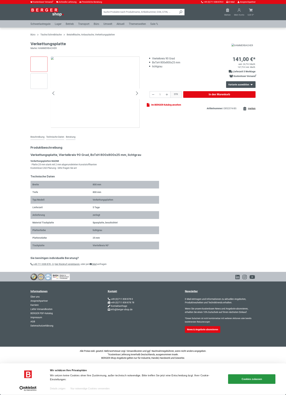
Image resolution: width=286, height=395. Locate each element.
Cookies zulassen (252, 379)
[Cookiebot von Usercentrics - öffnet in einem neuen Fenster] (28, 388)
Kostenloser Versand (43, 2)
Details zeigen (57, 388)
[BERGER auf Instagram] (244, 277)
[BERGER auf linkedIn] (237, 277)
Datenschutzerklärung (41, 325)
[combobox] (139, 12)
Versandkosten (134, 351)
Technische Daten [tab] (55, 137)
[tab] (37, 137)
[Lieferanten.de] (41, 276)
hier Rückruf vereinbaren (67, 264)
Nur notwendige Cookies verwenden (90, 388)
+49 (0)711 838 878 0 (213, 2)
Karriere (34, 305)
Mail (94, 264)
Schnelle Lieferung (67, 2)
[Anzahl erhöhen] (167, 94)
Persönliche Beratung (92, 2)
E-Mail (232, 2)
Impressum (36, 317)
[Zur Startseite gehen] (47, 12)
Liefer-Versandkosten (41, 309)
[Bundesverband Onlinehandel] (61, 276)
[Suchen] (181, 12)
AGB (32, 321)
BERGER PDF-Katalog (41, 313)
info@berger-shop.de (121, 309)
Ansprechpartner (248, 2)
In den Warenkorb (219, 94)
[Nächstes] (137, 93)
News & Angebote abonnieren (202, 329)
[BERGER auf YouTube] (252, 277)
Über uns (35, 296)
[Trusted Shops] (33, 276)
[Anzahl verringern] (153, 94)
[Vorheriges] (53, 93)
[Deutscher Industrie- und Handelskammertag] (48, 276)
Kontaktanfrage (119, 306)
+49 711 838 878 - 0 (43, 264)
